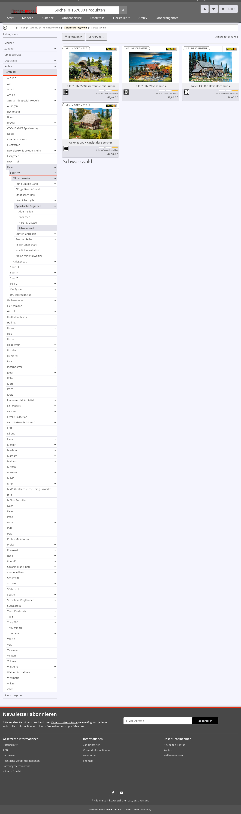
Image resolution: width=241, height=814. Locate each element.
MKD (10, 483)
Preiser (11, 544)
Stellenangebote (173, 755)
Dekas (10, 133)
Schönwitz (13, 578)
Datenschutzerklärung (64, 722)
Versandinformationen (96, 750)
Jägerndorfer (14, 367)
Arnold (11, 95)
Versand (144, 800)
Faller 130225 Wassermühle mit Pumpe (90, 86)
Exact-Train (13, 161)
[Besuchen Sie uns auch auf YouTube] (121, 793)
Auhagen (12, 106)
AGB (5, 750)
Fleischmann (14, 306)
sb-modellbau (15, 572)
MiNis (10, 478)
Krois (10, 394)
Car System (16, 289)
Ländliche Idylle (25, 200)
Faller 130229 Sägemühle (150, 86)
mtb (9, 494)
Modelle (9, 43)
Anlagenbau (20, 261)
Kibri (10, 383)
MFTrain (12, 472)
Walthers (12, 667)
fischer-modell (15, 300)
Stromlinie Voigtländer (20, 600)
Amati (10, 89)
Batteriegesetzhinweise (16, 766)
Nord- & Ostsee (28, 222)
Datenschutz (10, 744)
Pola (9, 533)
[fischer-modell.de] (24, 9)
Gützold (11, 311)
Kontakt (168, 750)
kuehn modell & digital (20, 400)
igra (9, 361)
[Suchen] (123, 10)
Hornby (11, 350)
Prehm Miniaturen (18, 539)
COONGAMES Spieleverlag (22, 128)
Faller (10, 167)
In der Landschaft (26, 244)
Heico (10, 328)
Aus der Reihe (24, 239)
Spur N (14, 272)
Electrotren (13, 145)
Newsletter (89, 755)
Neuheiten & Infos (174, 744)
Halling (11, 322)
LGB (9, 428)
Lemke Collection (17, 417)
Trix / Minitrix (15, 628)
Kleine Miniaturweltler (29, 256)
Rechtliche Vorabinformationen (21, 760)
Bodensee (24, 217)
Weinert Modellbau (18, 672)
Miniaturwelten (22, 178)
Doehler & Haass (17, 139)
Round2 (11, 561)
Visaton (11, 655)
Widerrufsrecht (12, 771)
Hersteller (10, 72)
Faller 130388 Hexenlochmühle (211, 86)
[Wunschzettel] (213, 9)
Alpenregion (26, 211)
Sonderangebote (14, 695)
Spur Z (14, 278)
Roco (10, 556)
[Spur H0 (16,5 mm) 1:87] (66, 92)
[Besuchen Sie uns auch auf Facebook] (112, 793)
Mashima (12, 450)
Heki (9, 333)
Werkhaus (13, 678)
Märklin (11, 445)
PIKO (10, 522)
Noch (10, 505)
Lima (10, 439)
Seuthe (11, 594)
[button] (204, 9)
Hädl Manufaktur (17, 317)
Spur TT (14, 267)
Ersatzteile (10, 61)
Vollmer (11, 661)
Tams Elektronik (16, 611)
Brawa (11, 122)
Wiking (11, 683)
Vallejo (11, 639)
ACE (9, 84)
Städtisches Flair (25, 195)
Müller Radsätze (16, 500)
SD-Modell (13, 589)
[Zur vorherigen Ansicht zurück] (5, 28)
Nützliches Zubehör (27, 250)
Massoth (12, 456)
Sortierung (95, 36)
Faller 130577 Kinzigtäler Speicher (90, 142)
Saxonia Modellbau (18, 567)
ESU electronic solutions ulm (24, 150)
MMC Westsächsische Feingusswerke (29, 489)
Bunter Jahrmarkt (26, 234)
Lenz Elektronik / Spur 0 (21, 422)
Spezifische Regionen (28, 206)
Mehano (12, 461)
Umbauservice (12, 54)
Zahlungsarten (91, 744)
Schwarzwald (26, 228)
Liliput (11, 433)
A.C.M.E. (12, 78)
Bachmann (13, 111)
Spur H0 (15, 172)
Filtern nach (74, 37)
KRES (10, 389)
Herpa (10, 339)
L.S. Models (14, 406)
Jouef (10, 372)
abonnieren (205, 720)
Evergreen (13, 156)
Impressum (9, 755)
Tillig (10, 617)
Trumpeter (13, 633)
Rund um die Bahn (27, 184)
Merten (11, 467)
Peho (10, 517)
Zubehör (9, 48)
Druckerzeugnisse (20, 294)
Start (10, 18)
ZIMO (10, 689)
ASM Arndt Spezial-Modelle (23, 100)
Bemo (10, 117)
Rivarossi (12, 550)
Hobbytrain (13, 345)
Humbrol (12, 356)
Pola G (13, 283)
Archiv (8, 66)
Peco (10, 511)
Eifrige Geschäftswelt (28, 189)
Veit (9, 644)
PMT (9, 528)
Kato (10, 378)
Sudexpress (14, 605)
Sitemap (88, 760)
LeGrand (12, 411)
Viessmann (13, 650)
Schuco (11, 583)
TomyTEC (12, 622)
